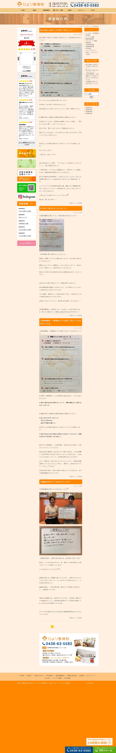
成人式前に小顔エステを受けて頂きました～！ (58, 30)
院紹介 (29, 675)
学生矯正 (88, 48)
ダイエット (91, 675)
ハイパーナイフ (91, 50)
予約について (23, 217)
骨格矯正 (88, 42)
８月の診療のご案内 (25, 229)
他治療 (81, 675)
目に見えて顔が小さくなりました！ (54, 208)
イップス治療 (90, 37)
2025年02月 (89, 109)
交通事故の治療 (23, 223)
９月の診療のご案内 (25, 211)
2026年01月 (89, 107)
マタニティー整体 (91, 41)
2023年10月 (89, 113)
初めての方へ (39, 675)
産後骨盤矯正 (90, 39)
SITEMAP (90, 683)
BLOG (47, 678)
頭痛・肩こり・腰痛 (58, 10)
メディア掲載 (56, 678)
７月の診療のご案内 (25, 235)
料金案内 (50, 675)
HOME (23, 10)
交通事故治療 (90, 46)
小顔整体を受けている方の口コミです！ (55, 482)
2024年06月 (89, 111)
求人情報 (67, 678)
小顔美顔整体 (90, 44)
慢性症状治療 (72, 675)
